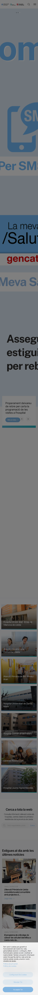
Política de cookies (9, 966)
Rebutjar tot (18, 982)
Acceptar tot (17, 990)
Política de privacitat (10, 964)
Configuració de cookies (18, 975)
